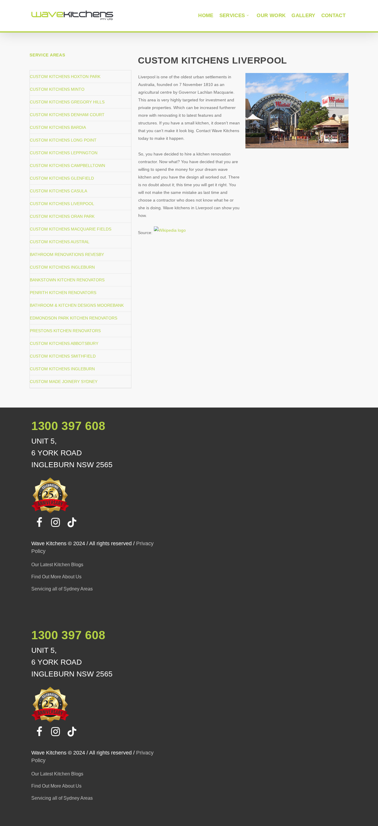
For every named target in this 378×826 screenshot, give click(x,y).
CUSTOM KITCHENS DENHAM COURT (67, 114)
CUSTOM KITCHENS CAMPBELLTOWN (67, 165)
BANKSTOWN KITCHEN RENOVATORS (67, 280)
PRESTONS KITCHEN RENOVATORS (65, 330)
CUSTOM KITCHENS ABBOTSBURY (64, 343)
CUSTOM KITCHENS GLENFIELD (62, 178)
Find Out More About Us (56, 576)
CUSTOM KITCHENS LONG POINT (63, 140)
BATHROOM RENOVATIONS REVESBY (67, 254)
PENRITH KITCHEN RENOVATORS (63, 292)
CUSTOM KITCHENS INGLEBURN (62, 267)
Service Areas (47, 55)
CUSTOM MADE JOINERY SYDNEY (63, 381)
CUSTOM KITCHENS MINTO (57, 89)
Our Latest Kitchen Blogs (57, 564)
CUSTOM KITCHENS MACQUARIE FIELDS (70, 229)
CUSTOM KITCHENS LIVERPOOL (62, 203)
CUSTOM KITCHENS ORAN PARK (62, 216)
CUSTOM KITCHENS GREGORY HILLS (67, 102)
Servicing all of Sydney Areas (62, 588)
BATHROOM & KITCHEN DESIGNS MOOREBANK (77, 305)
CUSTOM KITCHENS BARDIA (58, 127)
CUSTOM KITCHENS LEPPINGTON (63, 152)
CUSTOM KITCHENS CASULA (58, 191)
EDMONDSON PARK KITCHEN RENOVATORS (73, 318)
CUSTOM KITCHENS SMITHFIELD (63, 356)
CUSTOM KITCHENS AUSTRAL (59, 241)
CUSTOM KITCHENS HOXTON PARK (65, 76)
